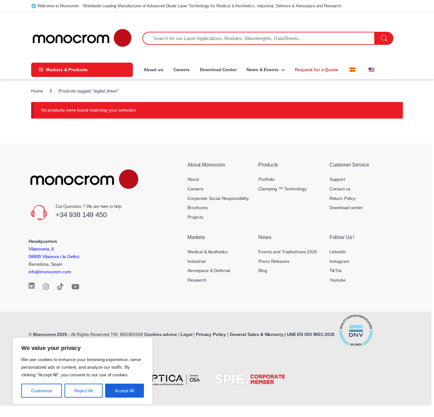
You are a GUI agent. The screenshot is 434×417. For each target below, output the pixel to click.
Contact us (340, 188)
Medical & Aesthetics (207, 251)
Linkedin (337, 251)
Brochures (197, 207)
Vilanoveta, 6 (41, 248)
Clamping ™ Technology (282, 188)
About (193, 179)
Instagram (339, 261)
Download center (346, 207)
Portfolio (266, 179)
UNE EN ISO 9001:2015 (311, 334)
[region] (83, 371)
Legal (186, 334)
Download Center (218, 69)
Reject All (83, 390)
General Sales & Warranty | (258, 334)
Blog (262, 270)
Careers (181, 69)
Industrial (196, 261)
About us (152, 69)
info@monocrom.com (50, 271)
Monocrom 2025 (50, 334)
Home (37, 90)
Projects (195, 217)
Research (197, 280)
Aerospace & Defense (208, 270)
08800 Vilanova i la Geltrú (54, 256)
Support (337, 179)
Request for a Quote (316, 69)
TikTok (335, 270)
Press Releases (273, 261)
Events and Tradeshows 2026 (287, 251)
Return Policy (342, 198)
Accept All (124, 390)
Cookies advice (160, 334)
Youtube (337, 280)
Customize (41, 390)
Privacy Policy (211, 334)
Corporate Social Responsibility (218, 198)
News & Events (262, 69)
